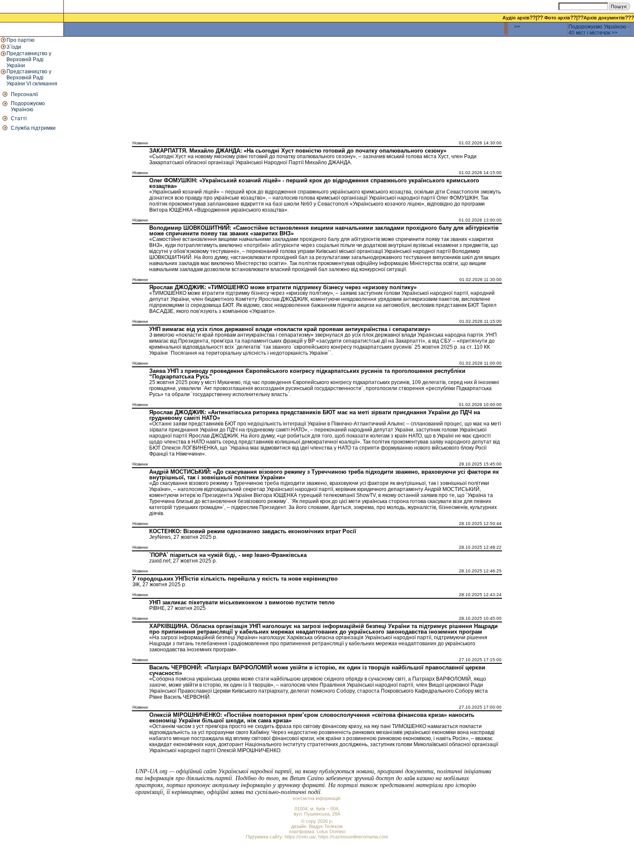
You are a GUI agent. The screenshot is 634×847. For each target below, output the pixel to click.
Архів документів (604, 17)
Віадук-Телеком (326, 826)
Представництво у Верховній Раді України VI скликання (31, 78)
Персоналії (24, 94)
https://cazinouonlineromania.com (353, 836)
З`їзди (13, 47)
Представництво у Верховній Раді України (28, 59)
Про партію (20, 40)
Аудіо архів (516, 17)
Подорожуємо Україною (28, 106)
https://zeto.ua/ (300, 836)
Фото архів (557, 17)
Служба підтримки (33, 128)
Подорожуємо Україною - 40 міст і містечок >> (598, 30)
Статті (19, 119)
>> (517, 27)
